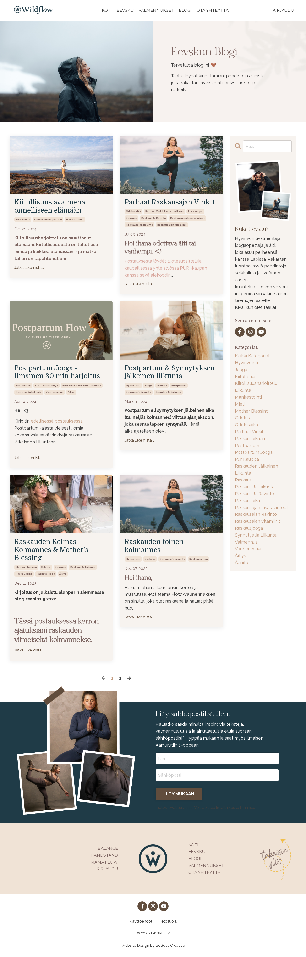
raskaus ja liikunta (138, 392)
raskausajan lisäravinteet (187, 218)
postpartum (23, 385)
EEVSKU (125, 10)
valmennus (246, 541)
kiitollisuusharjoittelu (48, 219)
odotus (46, 567)
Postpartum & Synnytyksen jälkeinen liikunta (170, 372)
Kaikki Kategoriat (252, 355)
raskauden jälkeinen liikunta (81, 385)
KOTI (107, 10)
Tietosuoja (167, 921)
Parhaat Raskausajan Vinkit (170, 202)
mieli (240, 404)
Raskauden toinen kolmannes (154, 546)
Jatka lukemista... (29, 267)
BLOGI (185, 10)
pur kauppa (195, 211)
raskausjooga (46, 573)
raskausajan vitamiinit (171, 224)
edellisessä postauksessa (57, 421)
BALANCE (108, 848)
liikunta (162, 385)
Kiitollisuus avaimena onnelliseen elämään (49, 206)
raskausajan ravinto (139, 224)
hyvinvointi (133, 385)
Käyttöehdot (141, 921)
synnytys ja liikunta (29, 392)
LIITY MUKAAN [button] (178, 793)
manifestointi (74, 219)
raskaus (131, 218)
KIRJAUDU (283, 10)
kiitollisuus (23, 219)
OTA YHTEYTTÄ (213, 10)
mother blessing (26, 567)
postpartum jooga (46, 385)
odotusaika (133, 211)
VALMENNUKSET (156, 10)
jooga (149, 385)
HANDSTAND (104, 855)
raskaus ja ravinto (153, 218)
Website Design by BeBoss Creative (153, 945)
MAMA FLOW (104, 862)
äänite (241, 562)
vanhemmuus (54, 392)
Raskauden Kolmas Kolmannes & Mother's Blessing (51, 550)
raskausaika (24, 573)
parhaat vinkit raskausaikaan (164, 211)
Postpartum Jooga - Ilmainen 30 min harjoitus (57, 372)
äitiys (71, 392)
